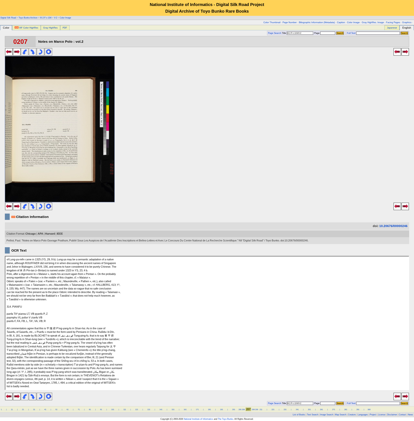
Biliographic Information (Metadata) (317, 22)
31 (34, 409)
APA (40, 233)
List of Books (299, 414)
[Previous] (9, 54)
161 (185, 409)
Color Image (65, 18)
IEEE (60, 233)
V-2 (55, 18)
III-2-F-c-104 (45, 18)
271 (333, 409)
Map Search (340, 414)
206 (243, 409)
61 (68, 409)
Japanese (392, 27)
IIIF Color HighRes (28, 27)
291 (357, 409)
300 (369, 409)
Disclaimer (392, 414)
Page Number (290, 22)
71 (79, 409)
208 (253, 409)
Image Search (326, 414)
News (410, 414)
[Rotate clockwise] (32, 54)
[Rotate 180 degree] (40, 54)
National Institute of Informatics (198, 419)
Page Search (274, 33)
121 (136, 409)
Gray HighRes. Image (373, 22)
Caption (341, 22)
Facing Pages (393, 22)
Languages (363, 414)
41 (45, 409)
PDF (65, 27)
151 (173, 409)
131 (148, 409)
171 (197, 409)
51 (56, 409)
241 (297, 409)
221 (273, 409)
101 (112, 409)
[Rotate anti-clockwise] (24, 54)
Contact (402, 414)
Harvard (50, 233)
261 (321, 409)
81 (90, 409)
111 (124, 409)
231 (285, 409)
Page (317, 33)
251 (309, 409)
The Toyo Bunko (225, 419)
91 (101, 409)
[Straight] (48, 54)
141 (160, 409)
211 (261, 409)
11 (12, 409)
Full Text (351, 33)
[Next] (17, 54)
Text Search (312, 414)
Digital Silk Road (8, 18)
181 (209, 409)
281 (345, 409)
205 (240, 409)
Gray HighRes (50, 27)
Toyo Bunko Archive (28, 18)
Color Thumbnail (271, 22)
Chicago (30, 233)
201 (233, 409)
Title (284, 33)
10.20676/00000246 (393, 226)
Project (373, 414)
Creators (352, 414)
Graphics (406, 22)
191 (221, 409)
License (381, 414)
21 (23, 409)
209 (256, 409)
